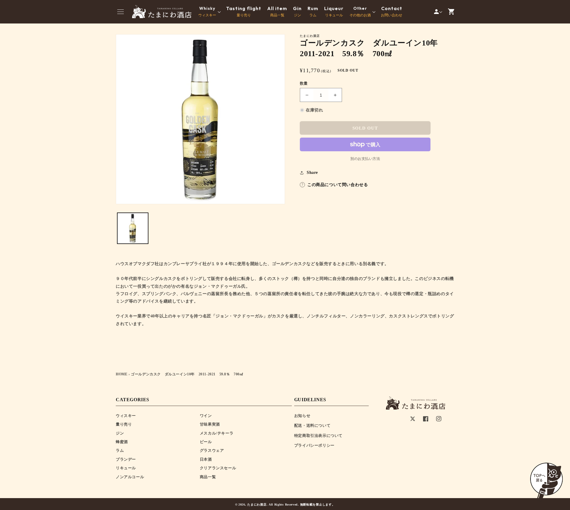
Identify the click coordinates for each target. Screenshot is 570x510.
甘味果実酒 (210, 424)
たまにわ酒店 (256, 504)
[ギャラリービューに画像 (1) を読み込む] (132, 228)
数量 (304, 83)
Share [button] (312, 172)
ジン (297, 11)
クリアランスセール (218, 468)
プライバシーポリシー (314, 445)
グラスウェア (212, 450)
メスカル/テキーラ (216, 433)
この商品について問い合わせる (337, 184)
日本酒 (206, 459)
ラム (313, 11)
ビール (206, 442)
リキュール (333, 11)
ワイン (206, 415)
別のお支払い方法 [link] (365, 159)
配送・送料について (312, 425)
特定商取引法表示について (318, 435)
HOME (121, 374)
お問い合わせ (391, 11)
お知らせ (302, 415)
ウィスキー (126, 415)
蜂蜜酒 (122, 442)
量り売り (243, 11)
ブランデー (126, 459)
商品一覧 (277, 11)
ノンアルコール (130, 477)
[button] (120, 11)
